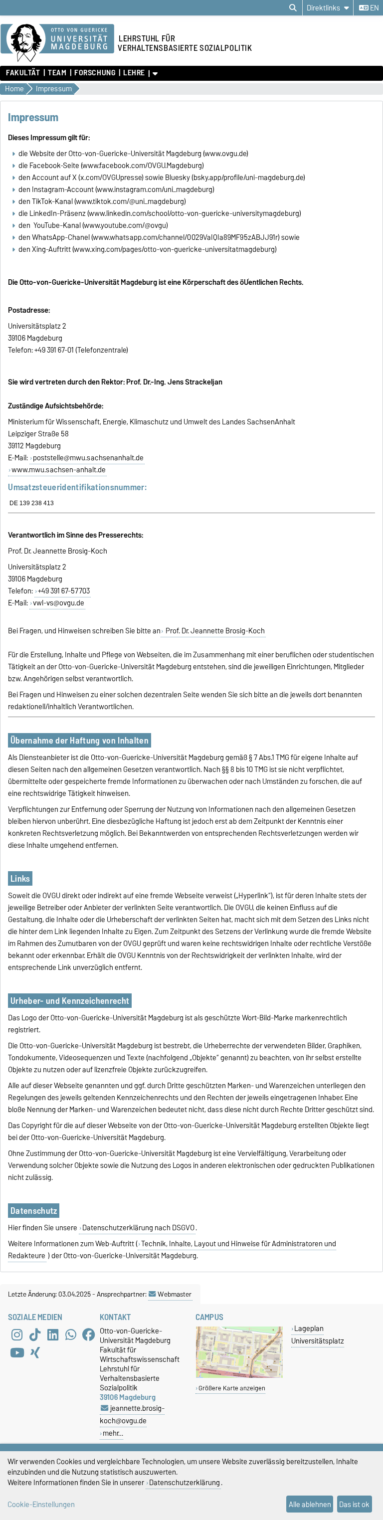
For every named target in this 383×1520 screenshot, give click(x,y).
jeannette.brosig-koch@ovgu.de (132, 1414)
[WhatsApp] (71, 1335)
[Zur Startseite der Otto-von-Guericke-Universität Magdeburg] (57, 43)
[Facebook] (89, 1335)
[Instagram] (17, 1335)
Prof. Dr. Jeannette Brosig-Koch (214, 631)
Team (57, 73)
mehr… (113, 1433)
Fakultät (23, 73)
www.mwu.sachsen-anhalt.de (58, 470)
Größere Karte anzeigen (231, 1388)
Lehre (134, 73)
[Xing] (35, 1353)
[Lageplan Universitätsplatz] (239, 1375)
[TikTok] (35, 1335)
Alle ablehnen (310, 1504)
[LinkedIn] (53, 1335)
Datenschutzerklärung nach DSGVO (138, 1228)
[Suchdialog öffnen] (293, 8)
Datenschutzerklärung (184, 1482)
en (374, 8)
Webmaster (175, 1294)
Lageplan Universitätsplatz (317, 1334)
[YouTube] (17, 1353)
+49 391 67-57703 (64, 591)
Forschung (94, 73)
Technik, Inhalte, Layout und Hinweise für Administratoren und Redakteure (172, 1250)
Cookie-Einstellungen (41, 1504)
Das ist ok (354, 1504)
